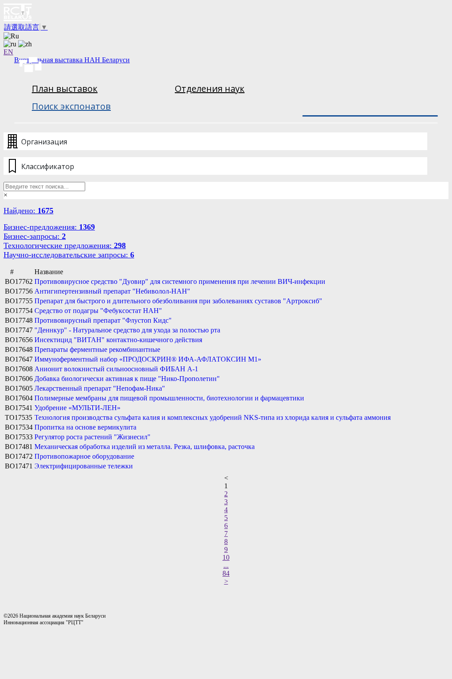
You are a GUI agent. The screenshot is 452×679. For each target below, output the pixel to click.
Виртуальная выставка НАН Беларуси (72, 60)
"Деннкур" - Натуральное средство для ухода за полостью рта (127, 330)
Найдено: (28, 210)
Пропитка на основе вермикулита (85, 427)
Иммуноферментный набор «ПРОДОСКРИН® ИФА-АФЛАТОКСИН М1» (147, 359)
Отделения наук (210, 88)
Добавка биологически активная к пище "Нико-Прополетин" (127, 378)
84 (226, 573)
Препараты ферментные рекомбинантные (97, 349)
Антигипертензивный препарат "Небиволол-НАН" (112, 291)
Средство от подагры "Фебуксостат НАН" (98, 310)
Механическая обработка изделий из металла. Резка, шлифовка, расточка (144, 446)
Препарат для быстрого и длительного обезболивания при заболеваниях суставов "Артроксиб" (178, 301)
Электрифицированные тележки (83, 466)
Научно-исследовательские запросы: (69, 254)
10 (226, 557)
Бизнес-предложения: (49, 227)
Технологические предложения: (65, 245)
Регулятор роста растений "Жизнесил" (92, 437)
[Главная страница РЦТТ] (226, 13)
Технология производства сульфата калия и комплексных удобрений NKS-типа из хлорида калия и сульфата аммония (212, 417)
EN (8, 52)
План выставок (65, 88)
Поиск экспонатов (71, 106)
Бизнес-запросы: (35, 236)
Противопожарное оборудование (84, 456)
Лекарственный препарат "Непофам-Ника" (99, 388)
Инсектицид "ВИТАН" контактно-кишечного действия (118, 339)
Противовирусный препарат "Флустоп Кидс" (103, 320)
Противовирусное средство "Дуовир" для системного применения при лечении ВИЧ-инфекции (179, 281)
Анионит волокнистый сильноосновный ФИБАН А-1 (116, 369)
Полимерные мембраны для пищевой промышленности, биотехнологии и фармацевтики (169, 398)
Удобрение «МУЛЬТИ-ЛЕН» (77, 407)
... (226, 565)
